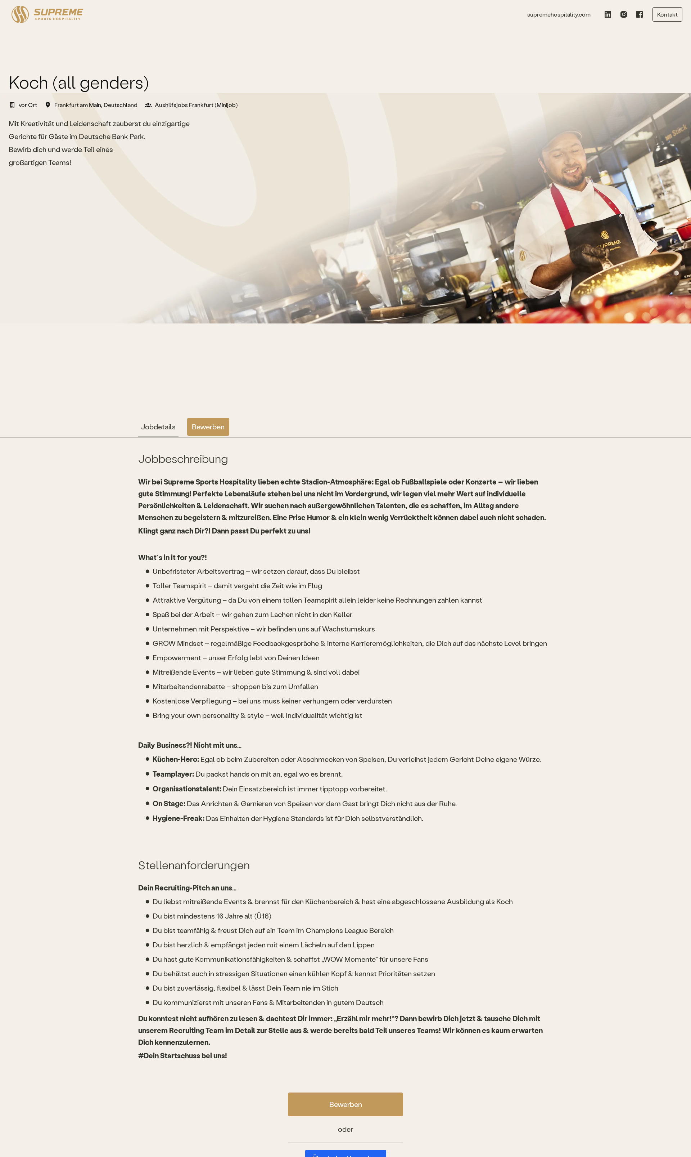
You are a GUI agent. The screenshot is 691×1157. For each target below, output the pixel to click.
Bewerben (345, 1104)
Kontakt (667, 14)
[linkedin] (608, 14)
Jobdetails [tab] (158, 426)
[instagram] (624, 14)
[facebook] (639, 14)
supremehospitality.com (559, 14)
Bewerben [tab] (208, 426)
